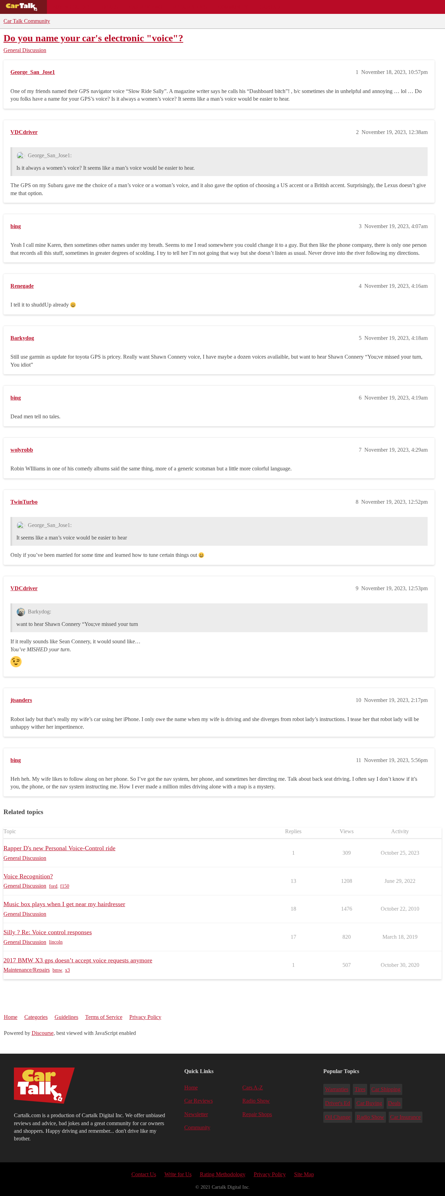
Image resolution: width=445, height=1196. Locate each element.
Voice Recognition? (28, 876)
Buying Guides (71, 7)
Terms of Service (103, 1017)
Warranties (336, 1089)
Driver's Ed (337, 1103)
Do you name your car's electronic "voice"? (93, 38)
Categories (36, 1017)
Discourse (43, 1033)
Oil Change (337, 1117)
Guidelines (66, 1017)
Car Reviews (145, 7)
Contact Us (143, 1174)
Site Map (304, 1174)
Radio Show (256, 1101)
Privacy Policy (145, 1017)
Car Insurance (405, 1117)
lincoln (56, 942)
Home (10, 1017)
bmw (57, 970)
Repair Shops (190, 7)
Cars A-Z (270, 7)
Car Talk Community (26, 21)
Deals (110, 7)
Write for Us (178, 1174)
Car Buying (369, 1103)
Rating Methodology (222, 1174)
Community (233, 7)
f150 (64, 886)
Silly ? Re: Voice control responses (47, 932)
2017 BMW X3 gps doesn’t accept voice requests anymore (77, 960)
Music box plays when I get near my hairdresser (64, 904)
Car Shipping (385, 1089)
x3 (67, 970)
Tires (360, 1089)
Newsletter (196, 1114)
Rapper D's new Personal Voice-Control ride (59, 848)
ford (53, 886)
